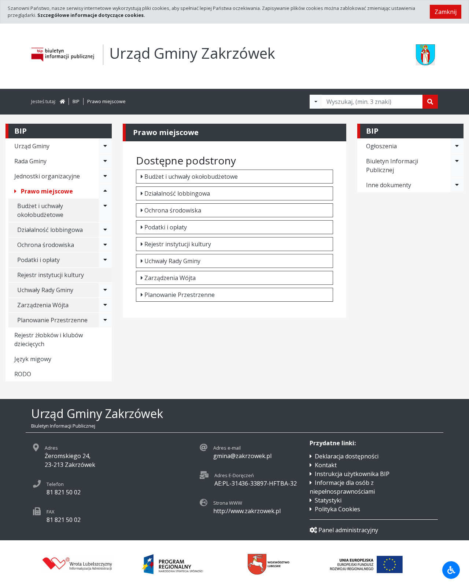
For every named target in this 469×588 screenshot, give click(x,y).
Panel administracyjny (348, 530)
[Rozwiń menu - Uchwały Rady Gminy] (105, 290)
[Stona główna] (62, 101)
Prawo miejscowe (106, 101)
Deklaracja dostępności (346, 456)
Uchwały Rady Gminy (172, 261)
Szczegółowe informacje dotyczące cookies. (91, 15)
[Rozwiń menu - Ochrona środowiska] (105, 244)
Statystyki (328, 500)
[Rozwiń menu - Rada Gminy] (105, 161)
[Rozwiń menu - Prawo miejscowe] (105, 191)
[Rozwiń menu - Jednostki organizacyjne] (105, 176)
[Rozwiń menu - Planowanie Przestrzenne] (105, 320)
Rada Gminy (30, 161)
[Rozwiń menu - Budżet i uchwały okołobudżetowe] (105, 210)
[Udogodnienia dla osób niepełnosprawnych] (451, 570)
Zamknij (446, 12)
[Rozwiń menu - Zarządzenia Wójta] (105, 305)
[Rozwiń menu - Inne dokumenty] (457, 185)
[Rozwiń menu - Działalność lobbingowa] (105, 229)
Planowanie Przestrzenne (179, 295)
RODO (22, 374)
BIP (76, 101)
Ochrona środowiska (172, 210)
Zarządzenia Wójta (170, 278)
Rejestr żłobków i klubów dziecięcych (48, 339)
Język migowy (32, 359)
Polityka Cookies (337, 509)
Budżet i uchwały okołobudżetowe (40, 210)
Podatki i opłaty (165, 227)
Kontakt (326, 465)
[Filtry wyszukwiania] (316, 102)
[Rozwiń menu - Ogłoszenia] (457, 146)
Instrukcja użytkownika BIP (352, 474)
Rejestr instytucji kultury (50, 275)
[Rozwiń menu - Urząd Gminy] (105, 146)
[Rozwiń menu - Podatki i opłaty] (105, 260)
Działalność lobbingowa (177, 193)
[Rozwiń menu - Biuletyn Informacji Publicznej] (457, 165)
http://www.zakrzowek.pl (247, 511)
